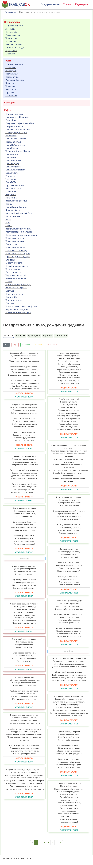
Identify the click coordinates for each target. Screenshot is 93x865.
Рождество (10, 194)
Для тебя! (10, 260)
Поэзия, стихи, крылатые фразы (21, 306)
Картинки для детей (15, 275)
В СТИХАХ (26, 345)
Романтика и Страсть (16, 287)
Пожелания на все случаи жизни (21, 235)
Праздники (11, 50)
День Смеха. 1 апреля (15, 139)
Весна (8, 219)
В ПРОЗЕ (38, 345)
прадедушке (34, 335)
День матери (11, 154)
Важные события (13, 44)
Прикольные (11, 74)
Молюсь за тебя (13, 188)
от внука (8, 335)
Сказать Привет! (13, 263)
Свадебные (11, 120)
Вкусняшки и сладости (16, 309)
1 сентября (10, 179)
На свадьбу (11, 32)
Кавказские (11, 95)
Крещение (10, 191)
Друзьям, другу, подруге (17, 256)
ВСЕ (6, 345)
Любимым (10, 29)
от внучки (20, 335)
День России (11, 148)
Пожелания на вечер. (15, 238)
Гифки (7, 110)
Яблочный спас (13, 210)
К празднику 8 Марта (16, 132)
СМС (15, 345)
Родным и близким (14, 80)
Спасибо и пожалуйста (16, 266)
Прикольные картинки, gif (18, 284)
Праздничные (12, 77)
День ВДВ (10, 182)
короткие (47, 335)
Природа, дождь (13, 300)
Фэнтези (9, 303)
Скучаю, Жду (12, 297)
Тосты (67, 4)
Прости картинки (14, 294)
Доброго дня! (12, 244)
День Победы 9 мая (15, 145)
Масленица (11, 198)
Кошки (8, 281)
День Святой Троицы (16, 207)
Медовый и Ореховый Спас (19, 213)
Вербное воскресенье (16, 201)
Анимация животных (15, 278)
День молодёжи (13, 160)
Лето (7, 222)
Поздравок (10, 12)
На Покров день (13, 216)
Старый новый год (14, 126)
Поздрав (19, 4)
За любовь (10, 89)
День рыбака (12, 173)
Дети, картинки (13, 272)
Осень (8, 225)
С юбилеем (10, 54)
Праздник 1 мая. (13, 142)
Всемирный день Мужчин (18, 151)
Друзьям (9, 92)
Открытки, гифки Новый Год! (20, 123)
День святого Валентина (17, 129)
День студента (13, 167)
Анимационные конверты (18, 312)
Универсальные (13, 35)
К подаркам (11, 38)
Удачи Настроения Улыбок (18, 232)
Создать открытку (24, 393)
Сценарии (81, 4)
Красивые (10, 86)
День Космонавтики (15, 170)
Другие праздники (14, 185)
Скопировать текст (24, 397)
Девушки (9, 291)
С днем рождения (14, 26)
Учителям (10, 176)
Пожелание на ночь (15, 247)
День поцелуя (12, 163)
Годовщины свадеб (15, 47)
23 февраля (10, 135)
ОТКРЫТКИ (52, 345)
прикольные (61, 335)
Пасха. (8, 204)
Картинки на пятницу (16, 250)
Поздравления (50, 4)
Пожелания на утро (14, 241)
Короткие (10, 83)
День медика (12, 157)
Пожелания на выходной (17, 253)
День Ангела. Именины (17, 117)
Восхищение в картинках (18, 229)
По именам (10, 41)
